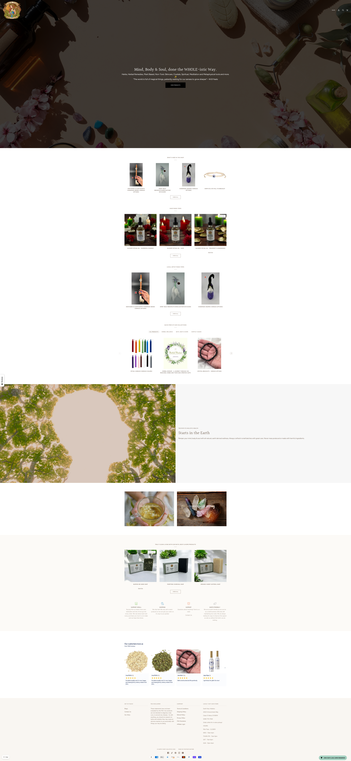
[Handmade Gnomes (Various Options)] (188, 174)
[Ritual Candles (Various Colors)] (141, 353)
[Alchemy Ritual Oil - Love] (176, 230)
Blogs (126, 708)
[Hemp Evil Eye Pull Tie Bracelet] (215, 174)
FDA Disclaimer (181, 721)
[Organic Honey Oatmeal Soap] (210, 566)
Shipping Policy (181, 712)
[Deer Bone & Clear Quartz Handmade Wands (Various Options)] (136, 174)
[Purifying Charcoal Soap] (176, 566)
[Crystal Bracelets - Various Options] (209, 353)
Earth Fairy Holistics (165, 749)
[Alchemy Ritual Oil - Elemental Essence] (140, 230)
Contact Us (188, 615)
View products (175, 85)
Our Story (127, 715)
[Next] (231, 353)
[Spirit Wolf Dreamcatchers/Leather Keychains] (162, 174)
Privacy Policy (181, 718)
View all (175, 197)
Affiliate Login (181, 724)
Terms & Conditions (182, 708)
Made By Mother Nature (186, 749)
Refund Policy (181, 715)
